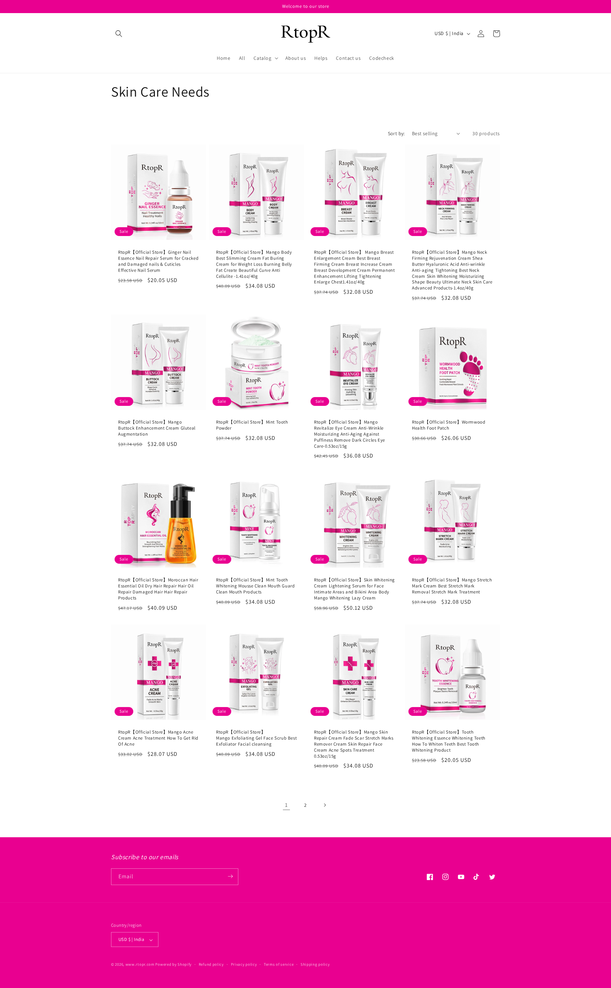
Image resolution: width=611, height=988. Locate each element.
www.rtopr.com (140, 964)
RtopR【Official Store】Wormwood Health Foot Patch (448, 425)
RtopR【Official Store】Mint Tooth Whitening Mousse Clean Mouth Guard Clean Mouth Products (255, 586)
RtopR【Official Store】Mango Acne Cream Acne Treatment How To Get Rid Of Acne (158, 738)
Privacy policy (244, 964)
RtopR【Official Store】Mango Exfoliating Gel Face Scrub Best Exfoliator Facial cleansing (256, 738)
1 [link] (286, 805)
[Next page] (324, 805)
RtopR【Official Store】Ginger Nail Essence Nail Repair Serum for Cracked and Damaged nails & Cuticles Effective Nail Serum (158, 261)
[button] (119, 33)
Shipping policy (315, 964)
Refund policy (211, 964)
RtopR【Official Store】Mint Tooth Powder (252, 425)
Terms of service (278, 964)
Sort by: (396, 133)
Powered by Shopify (173, 964)
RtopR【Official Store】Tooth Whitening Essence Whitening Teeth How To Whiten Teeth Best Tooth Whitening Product (448, 741)
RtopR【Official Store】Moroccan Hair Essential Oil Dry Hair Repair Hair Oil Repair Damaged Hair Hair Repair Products (158, 589)
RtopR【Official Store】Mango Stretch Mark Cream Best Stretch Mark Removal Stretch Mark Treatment (452, 586)
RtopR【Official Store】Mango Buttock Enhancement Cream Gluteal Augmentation (157, 428)
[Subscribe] (230, 876)
